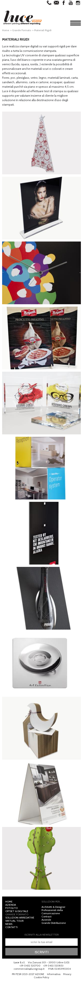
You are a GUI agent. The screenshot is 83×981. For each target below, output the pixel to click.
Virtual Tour (14, 920)
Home (5, 30)
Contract (47, 916)
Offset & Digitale (16, 911)
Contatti (11, 927)
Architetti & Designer (53, 906)
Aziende (46, 919)
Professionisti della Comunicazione (52, 911)
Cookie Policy (41, 977)
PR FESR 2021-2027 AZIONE (28, 974)
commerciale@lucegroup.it (29, 968)
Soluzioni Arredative (19, 917)
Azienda (10, 904)
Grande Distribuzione (54, 922)
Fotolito (11, 908)
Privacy (67, 974)
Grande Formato (21, 30)
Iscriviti (42, 952)
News (8, 924)
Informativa (53, 974)
